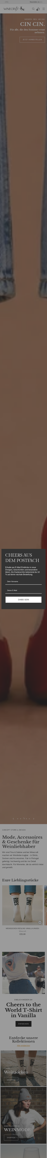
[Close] (43, 552)
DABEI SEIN (23, 600)
